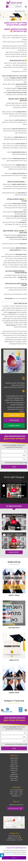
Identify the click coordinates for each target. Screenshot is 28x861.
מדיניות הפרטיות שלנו (8, 854)
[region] (14, 853)
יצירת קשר (14, 772)
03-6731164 (12, 445)
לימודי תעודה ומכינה (14, 583)
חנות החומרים (14, 768)
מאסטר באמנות (14, 578)
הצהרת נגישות (14, 780)
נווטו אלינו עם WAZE (13, 808)
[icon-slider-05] (7, 710)
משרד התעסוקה (14, 766)
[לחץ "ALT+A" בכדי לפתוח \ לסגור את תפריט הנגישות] (2, 855)
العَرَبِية (12, 774)
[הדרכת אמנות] (14, 645)
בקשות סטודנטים (14, 776)
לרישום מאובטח (14, 778)
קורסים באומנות (14, 758)
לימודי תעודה (14, 760)
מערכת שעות (14, 764)
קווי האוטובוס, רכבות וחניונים (16, 804)
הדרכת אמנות (14, 643)
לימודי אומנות (12, 312)
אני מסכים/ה (14, 857)
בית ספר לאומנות (11, 325)
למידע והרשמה (14, 770)
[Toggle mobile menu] (26, 7)
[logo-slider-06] (20, 710)
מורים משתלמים (14, 609)
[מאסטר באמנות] (14, 580)
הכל (22, 583)
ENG (16, 774)
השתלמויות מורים (14, 614)
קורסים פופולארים (11, 648)
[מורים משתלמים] (14, 613)
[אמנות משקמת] (14, 678)
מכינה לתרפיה (14, 762)
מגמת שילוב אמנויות (11, 616)
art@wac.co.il (11, 838)
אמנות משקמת (14, 675)
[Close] (26, 847)
